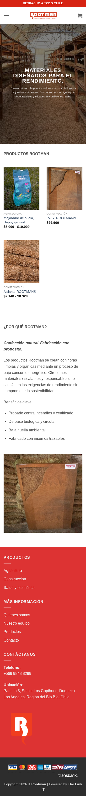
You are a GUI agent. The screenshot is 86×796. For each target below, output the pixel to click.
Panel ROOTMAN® (61, 218)
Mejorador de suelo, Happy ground (19, 220)
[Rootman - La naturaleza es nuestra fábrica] (43, 15)
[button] (6, 15)
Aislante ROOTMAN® (20, 292)
